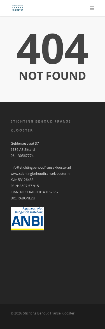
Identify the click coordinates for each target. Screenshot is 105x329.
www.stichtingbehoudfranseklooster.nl (40, 173)
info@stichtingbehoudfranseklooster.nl (41, 167)
